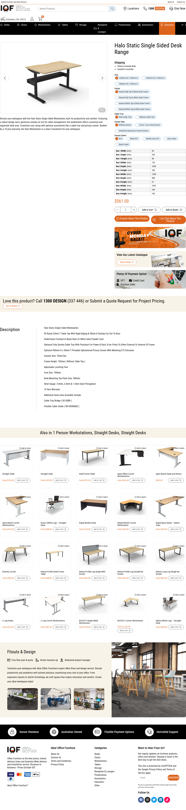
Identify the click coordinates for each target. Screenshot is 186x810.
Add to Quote (172, 209)
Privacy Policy (57, 764)
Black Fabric (124, 144)
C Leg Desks (7, 620)
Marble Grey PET (152, 138)
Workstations (44, 24)
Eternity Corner (9, 572)
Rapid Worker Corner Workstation (126, 524)
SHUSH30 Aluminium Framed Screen (134, 131)
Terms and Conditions (61, 761)
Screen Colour (120, 135)
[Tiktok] (167, 800)
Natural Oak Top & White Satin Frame (134, 97)
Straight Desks (106, 432)
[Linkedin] (160, 800)
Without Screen (125, 125)
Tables (65, 24)
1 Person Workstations (72, 432)
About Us (171, 2)
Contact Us (181, 2)
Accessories (147, 24)
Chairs (24, 24)
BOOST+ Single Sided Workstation (88, 621)
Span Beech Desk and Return (169, 474)
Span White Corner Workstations (125, 475)
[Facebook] (141, 800)
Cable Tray (119, 114)
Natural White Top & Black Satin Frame (134, 103)
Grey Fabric (171, 138)
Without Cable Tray (146, 117)
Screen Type (120, 122)
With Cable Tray (125, 117)
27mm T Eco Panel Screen (149, 125)
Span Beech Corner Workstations (10, 524)
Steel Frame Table (87, 474)
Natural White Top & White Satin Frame (134, 109)
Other (97, 785)
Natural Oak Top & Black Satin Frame (133, 92)
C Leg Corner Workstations (53, 620)
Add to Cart (147, 209)
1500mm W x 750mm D (155, 78)
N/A (120, 138)
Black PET (134, 138)
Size (116, 75)
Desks (7, 24)
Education (169, 24)
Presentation (125, 24)
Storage (82, 24)
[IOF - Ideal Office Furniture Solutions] (15, 9)
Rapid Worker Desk (87, 523)
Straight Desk (8, 474)
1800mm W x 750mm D (128, 84)
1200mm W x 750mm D (128, 78)
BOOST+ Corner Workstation (130, 620)
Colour (117, 88)
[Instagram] (147, 800)
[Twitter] (154, 800)
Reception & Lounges (102, 28)
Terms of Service (145, 787)
